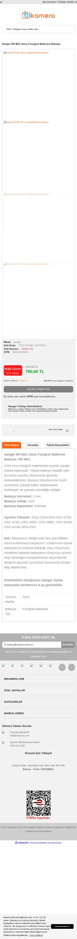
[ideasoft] (21, 842)
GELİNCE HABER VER (38, 389)
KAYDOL (68, 644)
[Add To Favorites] (14, 429)
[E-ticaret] (38, 842)
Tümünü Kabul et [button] (62, 926)
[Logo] (38, 14)
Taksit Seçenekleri (58, 445)
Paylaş (36, 430)
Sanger (17, 342)
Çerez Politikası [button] (36, 935)
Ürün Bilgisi (11, 445)
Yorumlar (32, 445)
